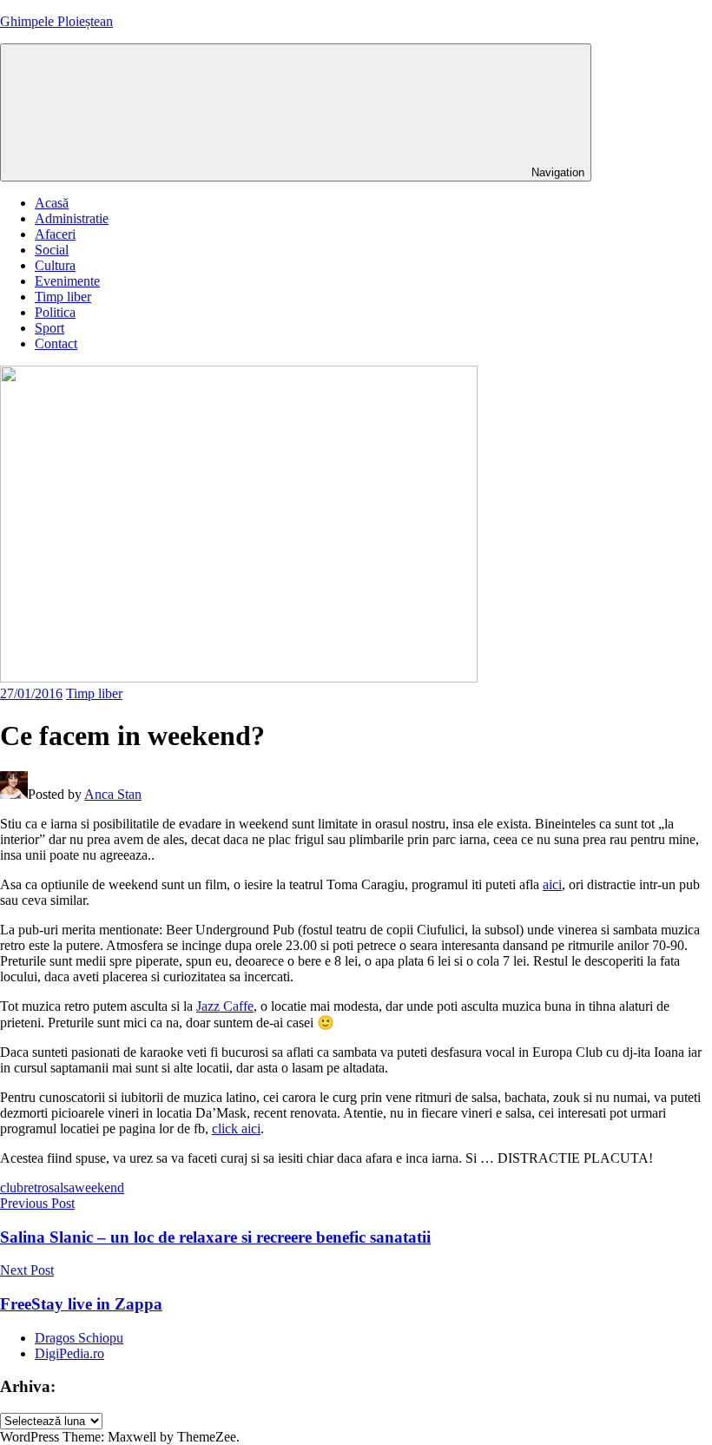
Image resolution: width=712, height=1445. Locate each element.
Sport (49, 327)
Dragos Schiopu (79, 1337)
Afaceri (55, 234)
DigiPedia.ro (69, 1353)
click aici (236, 1128)
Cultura (55, 265)
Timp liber (63, 296)
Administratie (72, 218)
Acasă (52, 202)
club (11, 1187)
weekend (99, 1187)
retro (36, 1187)
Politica (55, 312)
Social (52, 249)
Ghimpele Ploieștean (56, 21)
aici (552, 884)
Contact (56, 343)
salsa (62, 1187)
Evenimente (67, 281)
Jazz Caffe (225, 1006)
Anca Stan (113, 794)
